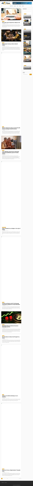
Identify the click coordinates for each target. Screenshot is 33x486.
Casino (25, 50)
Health (3, 150)
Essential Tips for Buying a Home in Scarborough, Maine (27, 37)
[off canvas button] (1, 6)
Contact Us (8, 0)
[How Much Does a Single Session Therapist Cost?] (11, 435)
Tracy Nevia (25, 17)
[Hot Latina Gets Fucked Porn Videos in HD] (11, 14)
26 (7, 478)
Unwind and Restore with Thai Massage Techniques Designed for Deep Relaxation (11, 304)
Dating (3, 21)
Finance (3, 324)
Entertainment (3, 227)
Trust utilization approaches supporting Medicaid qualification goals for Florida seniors (10, 152)
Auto (3, 394)
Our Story (11, 0)
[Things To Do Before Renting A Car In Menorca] (11, 369)
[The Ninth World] (6, 3)
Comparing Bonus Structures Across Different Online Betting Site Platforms (27, 52)
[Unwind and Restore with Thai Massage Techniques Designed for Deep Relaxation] (11, 268)
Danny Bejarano (25, 46)
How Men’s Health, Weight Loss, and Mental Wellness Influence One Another (27, 67)
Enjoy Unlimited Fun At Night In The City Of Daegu (11, 229)
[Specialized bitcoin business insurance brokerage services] (11, 317)
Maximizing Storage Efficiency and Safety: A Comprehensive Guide (26, 44)
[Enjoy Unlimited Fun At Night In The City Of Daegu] (11, 193)
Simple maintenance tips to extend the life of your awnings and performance (11, 128)
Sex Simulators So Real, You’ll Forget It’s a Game (11, 337)
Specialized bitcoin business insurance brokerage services (10, 326)
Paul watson (4, 23)
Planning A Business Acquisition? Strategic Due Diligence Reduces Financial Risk (27, 22)
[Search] (31, 6)
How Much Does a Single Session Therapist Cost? (11, 471)
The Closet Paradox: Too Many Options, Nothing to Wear (27, 15)
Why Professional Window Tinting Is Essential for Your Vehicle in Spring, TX (27, 31)
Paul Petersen (25, 39)
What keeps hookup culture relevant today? (10, 44)
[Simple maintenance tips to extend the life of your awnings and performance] (11, 89)
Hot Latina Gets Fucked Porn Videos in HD (11, 22)
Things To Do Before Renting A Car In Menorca (10, 396)
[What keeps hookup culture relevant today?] (11, 35)
